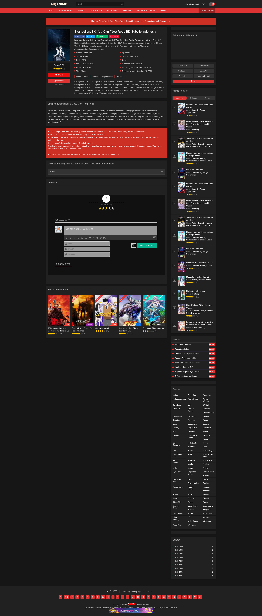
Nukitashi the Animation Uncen (199, 263)
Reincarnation (197, 146)
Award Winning (206, 400)
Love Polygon (208, 451)
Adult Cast (192, 395)
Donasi (129, 21)
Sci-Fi (119, 77)
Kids (174, 451)
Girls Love (207, 428)
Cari (194, 81)
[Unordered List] (86, 237)
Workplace (192, 525)
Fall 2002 (179, 561)
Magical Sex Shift (208, 455)
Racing (206, 483)
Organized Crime (192, 473)
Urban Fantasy (176, 518)
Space (190, 502)
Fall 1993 (179, 546)
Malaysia (191, 460)
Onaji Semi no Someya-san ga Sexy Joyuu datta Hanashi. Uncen (199, 124)
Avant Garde (193, 399)
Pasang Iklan (165, 21)
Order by (203, 76)
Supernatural (191, 112)
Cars (190, 405)
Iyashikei (191, 447)
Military (175, 468)
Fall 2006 (179, 576)
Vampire (206, 517)
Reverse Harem (191, 488)
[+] (104, 237)
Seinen (209, 161)
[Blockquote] (90, 237)
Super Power (193, 506)
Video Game (193, 521)
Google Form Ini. (85, 143)
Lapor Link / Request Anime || (147, 21)
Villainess (207, 521)
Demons (206, 416)
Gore (174, 432)
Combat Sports (191, 410)
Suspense (207, 510)
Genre (181, 66)
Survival (191, 510)
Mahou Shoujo (175, 461)
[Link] (97, 237)
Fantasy (209, 144)
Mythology (204, 173)
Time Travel (207, 513)
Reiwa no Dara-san (194, 170)
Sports (205, 502)
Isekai (188, 146)
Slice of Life (177, 502)
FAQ (203, 4)
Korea (190, 451)
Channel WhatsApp (99, 21)
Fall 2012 (87, 67)
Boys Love (177, 405)
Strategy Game (176, 507)
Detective (176, 420)
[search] (122, 4)
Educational (192, 424)
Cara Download (192, 4)
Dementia (191, 416)
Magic (190, 454)
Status (203, 71)
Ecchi (202, 311)
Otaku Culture (208, 472)
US (189, 517)
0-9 (66, 597)
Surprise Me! (207, 10)
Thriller (190, 513)
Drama (87, 77)
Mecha (96, 77)
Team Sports (178, 513)
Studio (181, 71)
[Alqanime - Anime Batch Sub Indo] (59, 6)
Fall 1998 (179, 554)
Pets (190, 479)
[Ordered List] (82, 237)
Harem (194, 280)
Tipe (182, 76)
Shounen (207, 146)
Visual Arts (177, 525)
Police (205, 479)
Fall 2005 (179, 572)
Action (78, 77)
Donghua (191, 420)
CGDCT (206, 405)
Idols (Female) (176, 444)
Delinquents (177, 416)
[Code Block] (94, 237)
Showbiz (206, 498)
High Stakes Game (193, 436)
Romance (202, 161)
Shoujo (175, 498)
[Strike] (78, 237)
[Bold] (67, 237)
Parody (206, 475)
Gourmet (191, 432)
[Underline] (74, 237)
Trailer (60, 75)
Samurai (206, 491)
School (209, 266)
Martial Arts (207, 460)
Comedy (195, 110)
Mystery (206, 468)
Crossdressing (208, 413)
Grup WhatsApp (116, 21)
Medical (206, 464)
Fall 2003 (179, 565)
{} (101, 237)
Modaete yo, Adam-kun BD (197, 277)
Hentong (195, 130)
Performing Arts (177, 480)
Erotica (202, 110)
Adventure (207, 395)
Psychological (107, 77)
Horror (205, 439)
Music (190, 468)
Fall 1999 (179, 557)
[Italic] (71, 237)
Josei (205, 447)
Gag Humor (192, 428)
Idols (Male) (192, 443)
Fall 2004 (179, 568)
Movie (83, 71)
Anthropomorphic (179, 399)
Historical (206, 435)
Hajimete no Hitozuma (195, 291)
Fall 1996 (179, 550)
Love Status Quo (177, 455)
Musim (203, 66)
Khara (85, 56)
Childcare (176, 409)
